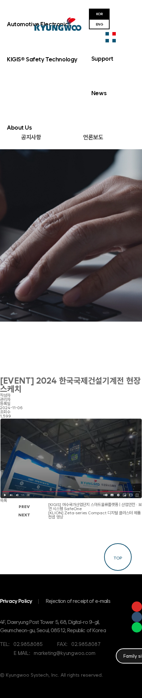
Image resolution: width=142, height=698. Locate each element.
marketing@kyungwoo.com (64, 653)
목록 (3, 500)
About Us (19, 127)
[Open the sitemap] (110, 37)
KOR (99, 14)
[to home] (57, 24)
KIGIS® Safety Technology (42, 59)
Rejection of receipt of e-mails (78, 601)
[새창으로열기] (137, 606)
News (98, 93)
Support (102, 58)
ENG (99, 24)
